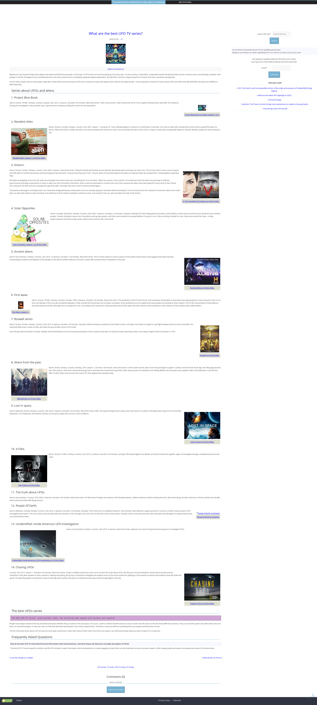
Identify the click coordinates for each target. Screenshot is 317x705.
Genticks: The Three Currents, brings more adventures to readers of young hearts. (275, 104)
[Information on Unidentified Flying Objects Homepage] (138, 2)
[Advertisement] (158, 17)
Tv (122, 39)
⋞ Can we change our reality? (21, 658)
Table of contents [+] (116, 69)
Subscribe (274, 74)
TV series (110, 667)
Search (274, 40)
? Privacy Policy (164, 700)
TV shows (130, 667)
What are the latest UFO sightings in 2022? (275, 95)
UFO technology (274, 100)
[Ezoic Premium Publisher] (7, 701)
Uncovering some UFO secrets (275, 108)
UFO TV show (120, 667)
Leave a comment (115, 689)
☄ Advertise (176, 700)
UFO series (101, 667)
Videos (19, 700)
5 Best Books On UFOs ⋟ (212, 658)
